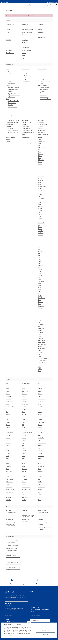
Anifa (39, 145)
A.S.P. (7, 383)
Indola (39, 239)
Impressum (40, 32)
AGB (39, 27)
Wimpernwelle (41, 364)
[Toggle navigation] (3, 5)
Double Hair (41, 198)
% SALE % (8, 39)
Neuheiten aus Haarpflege (13, 540)
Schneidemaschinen (44, 75)
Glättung (10, 115)
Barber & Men (33, 596)
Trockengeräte (41, 130)
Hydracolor (24, 435)
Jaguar (39, 247)
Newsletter (24, 34)
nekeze (40, 291)
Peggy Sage (41, 306)
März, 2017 (41, 519)
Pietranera (40, 310)
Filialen (39, 34)
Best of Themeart (10, 52)
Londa (39, 277)
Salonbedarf (33, 603)
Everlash (40, 214)
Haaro (23, 427)
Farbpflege (10, 91)
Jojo (39, 253)
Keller (39, 261)
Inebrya (40, 241)
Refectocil (40, 474)
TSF (23, 492)
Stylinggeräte (43, 79)
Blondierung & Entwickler (14, 89)
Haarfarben (25, 45)
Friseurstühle (41, 126)
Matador (24, 458)
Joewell (40, 251)
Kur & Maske (11, 77)
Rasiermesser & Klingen (45, 98)
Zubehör (10, 117)
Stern (39, 336)
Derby (39, 409)
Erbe (39, 212)
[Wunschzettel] (53, 5)
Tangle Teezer (41, 342)
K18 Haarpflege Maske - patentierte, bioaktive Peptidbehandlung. (12, 524)
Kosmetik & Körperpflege (36, 601)
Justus (7, 445)
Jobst (39, 249)
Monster (40, 461)
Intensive (40, 243)
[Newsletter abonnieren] (51, 620)
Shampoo (10, 73)
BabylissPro (41, 159)
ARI (39, 149)
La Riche (8, 453)
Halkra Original (9, 432)
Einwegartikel (25, 124)
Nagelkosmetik (9, 128)
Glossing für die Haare (44, 512)
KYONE (8, 450)
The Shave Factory (42, 344)
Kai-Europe (40, 445)
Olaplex (40, 295)
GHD (23, 424)
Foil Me (8, 422)
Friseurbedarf (25, 47)
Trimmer (42, 77)
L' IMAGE (24, 450)
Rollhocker (40, 128)
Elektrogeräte (41, 71)
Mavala (40, 285)
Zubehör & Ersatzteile (43, 134)
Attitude (40, 155)
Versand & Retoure (10, 621)
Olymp (39, 299)
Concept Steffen (42, 186)
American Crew (41, 141)
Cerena (40, 178)
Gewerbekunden (10, 24)
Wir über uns (25, 24)
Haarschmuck (25, 141)
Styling (7, 98)
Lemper (40, 275)
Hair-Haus (40, 232)
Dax (39, 192)
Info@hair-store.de (52, 2)
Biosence (40, 172)
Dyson (39, 202)
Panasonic (40, 301)
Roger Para (40, 324)
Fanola (7, 419)
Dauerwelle (10, 111)
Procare (40, 312)
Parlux (39, 303)
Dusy (39, 200)
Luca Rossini (41, 281)
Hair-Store (40, 235)
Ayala (39, 157)
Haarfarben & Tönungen (13, 87)
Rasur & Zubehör (26, 81)
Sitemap (40, 29)
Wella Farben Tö (44, 360)
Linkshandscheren (44, 89)
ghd (39, 224)
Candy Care (41, 176)
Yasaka (24, 499)
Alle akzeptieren (45, 626)
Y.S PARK (8, 499)
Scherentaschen (44, 96)
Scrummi (24, 481)
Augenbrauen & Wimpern (12, 122)
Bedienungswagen (42, 124)
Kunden (24, 55)
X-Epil (39, 366)
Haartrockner (43, 73)
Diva (39, 196)
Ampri (39, 143)
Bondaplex (40, 174)
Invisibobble (41, 245)
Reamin (24, 474)
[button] (50, 5)
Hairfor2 (40, 430)
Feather (40, 218)
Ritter (39, 322)
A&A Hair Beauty (26, 383)
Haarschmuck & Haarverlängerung (39, 609)
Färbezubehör (11, 96)
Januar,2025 (9, 519)
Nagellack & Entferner (13, 132)
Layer (39, 273)
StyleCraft (40, 484)
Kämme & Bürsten (34, 607)
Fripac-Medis (41, 222)
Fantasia (24, 419)
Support (24, 58)
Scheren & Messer (42, 85)
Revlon (39, 320)
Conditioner (10, 75)
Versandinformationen (27, 32)
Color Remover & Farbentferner (12, 94)
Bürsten (8, 141)
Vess (7, 494)
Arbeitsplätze (41, 122)
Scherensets (43, 94)
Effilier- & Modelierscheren (44, 92)
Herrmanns (8, 435)
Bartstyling (24, 73)
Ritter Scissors (9, 479)
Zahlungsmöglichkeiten (27, 29)
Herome (40, 432)
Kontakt (8, 27)
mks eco (40, 287)
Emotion (40, 210)
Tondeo (40, 346)
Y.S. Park (40, 368)
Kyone (39, 267)
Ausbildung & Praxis (26, 122)
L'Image (40, 269)
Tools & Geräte (34, 599)
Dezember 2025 (42, 510)
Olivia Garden (41, 297)
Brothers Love (41, 399)
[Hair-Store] (29, 5)
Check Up (40, 180)
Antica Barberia (41, 147)
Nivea (23, 463)
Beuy (39, 168)
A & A (39, 139)
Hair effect (40, 230)
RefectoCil (40, 314)
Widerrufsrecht (41, 37)
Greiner (40, 228)
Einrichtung (33, 605)
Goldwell (40, 226)
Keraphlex (40, 265)
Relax (7, 476)
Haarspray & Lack (12, 102)
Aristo (39, 151)
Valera (39, 350)
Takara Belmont (41, 340)
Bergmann (40, 166)
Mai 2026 (24, 510)
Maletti (39, 283)
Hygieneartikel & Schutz (27, 130)
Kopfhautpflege (11, 83)
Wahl (39, 354)
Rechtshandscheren (44, 87)
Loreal (39, 279)
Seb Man (40, 330)
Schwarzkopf (41, 328)
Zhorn (39, 370)
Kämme (8, 139)
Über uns (8, 29)
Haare (31, 594)
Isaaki (7, 440)
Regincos (40, 316)
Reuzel (39, 318)
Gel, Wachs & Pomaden (13, 100)
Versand (24, 52)
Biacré (39, 170)
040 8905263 (5, 2)
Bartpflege (24, 71)
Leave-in (10, 81)
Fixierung (10, 113)
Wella (39, 356)
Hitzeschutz (10, 104)
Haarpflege (25, 39)
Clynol (39, 182)
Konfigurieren (45, 630)
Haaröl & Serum (11, 79)
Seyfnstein (40, 332)
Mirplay (8, 461)
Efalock (40, 206)
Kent (39, 263)
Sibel (7, 484)
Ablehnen (45, 634)
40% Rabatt (9, 50)
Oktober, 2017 (25, 519)
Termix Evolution (10, 489)
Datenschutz (41, 24)
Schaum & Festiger (12, 107)
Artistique (40, 153)
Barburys (40, 161)
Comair (39, 184)
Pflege (7, 71)
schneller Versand (26, 50)
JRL (39, 255)
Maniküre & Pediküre (13, 130)
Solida (39, 334)
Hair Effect (40, 427)
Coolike (40, 188)
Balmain (40, 391)
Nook (39, 293)
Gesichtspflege (9, 124)
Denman (40, 194)
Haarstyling (24, 42)
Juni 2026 (8, 510)
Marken (32, 611)
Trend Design (41, 348)
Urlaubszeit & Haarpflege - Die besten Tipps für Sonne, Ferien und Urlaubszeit (28, 515)
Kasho (39, 259)
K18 (39, 257)
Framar (39, 220)
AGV (39, 383)
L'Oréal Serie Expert (11, 512)
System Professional (44, 358)
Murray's (8, 463)
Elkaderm (40, 208)
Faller (39, 216)
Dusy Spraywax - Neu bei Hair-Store (44, 523)
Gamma (8, 424)
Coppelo (40, 190)
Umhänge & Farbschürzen (28, 132)
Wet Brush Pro (41, 362)
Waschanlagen (41, 132)
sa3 (39, 326)
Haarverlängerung (26, 143)
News (7, 32)
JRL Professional (42, 443)
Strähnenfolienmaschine (45, 81)
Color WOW (25, 404)
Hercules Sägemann (27, 432)
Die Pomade (26, 521)
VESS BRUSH (41, 352)
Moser (39, 289)
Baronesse (24, 393)
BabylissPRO (25, 391)
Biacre (39, 396)
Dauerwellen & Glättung (11, 109)
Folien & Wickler (26, 128)
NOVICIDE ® (9, 466)
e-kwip (39, 204)
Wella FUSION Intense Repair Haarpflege (45, 528)
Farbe (7, 85)
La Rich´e (40, 271)
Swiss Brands (41, 338)
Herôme (40, 237)
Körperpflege (25, 79)
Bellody (40, 164)
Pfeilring (40, 308)
